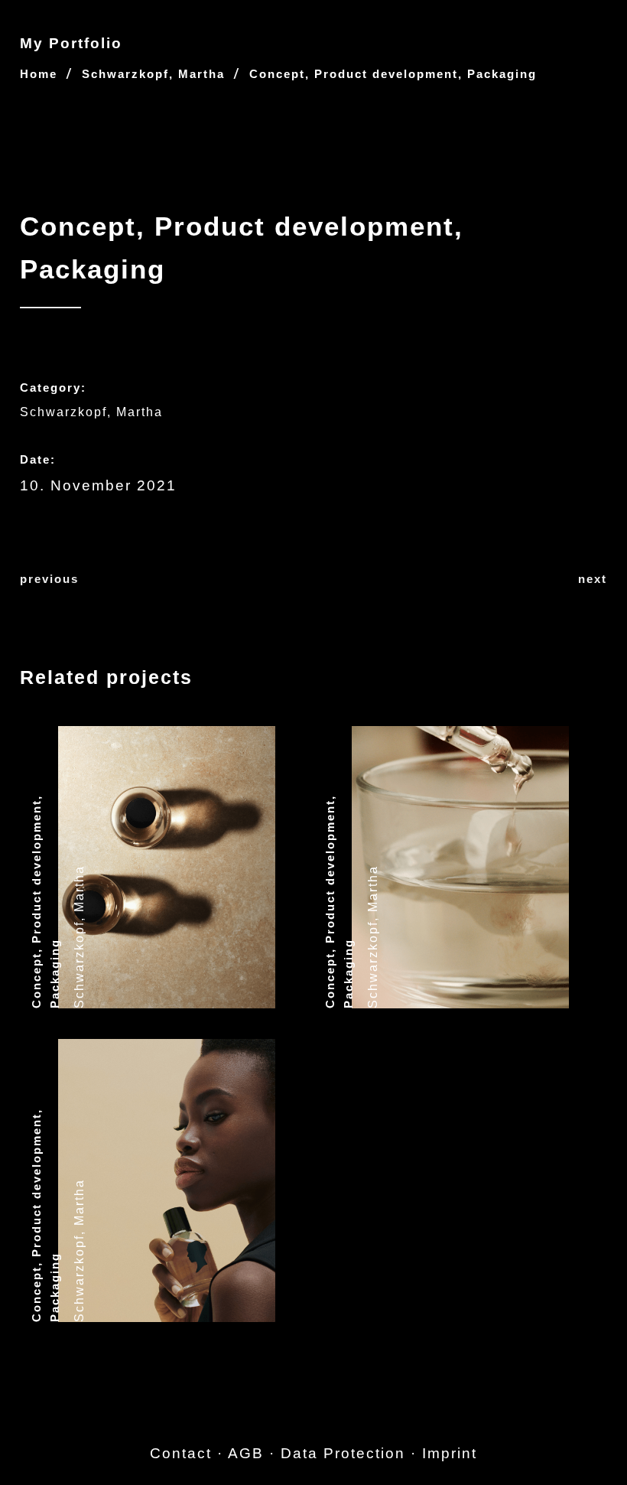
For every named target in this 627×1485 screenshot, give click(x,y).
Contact (181, 1453)
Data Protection (343, 1453)
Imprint (449, 1453)
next (592, 578)
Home (38, 73)
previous (49, 578)
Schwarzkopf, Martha (153, 73)
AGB (246, 1453)
